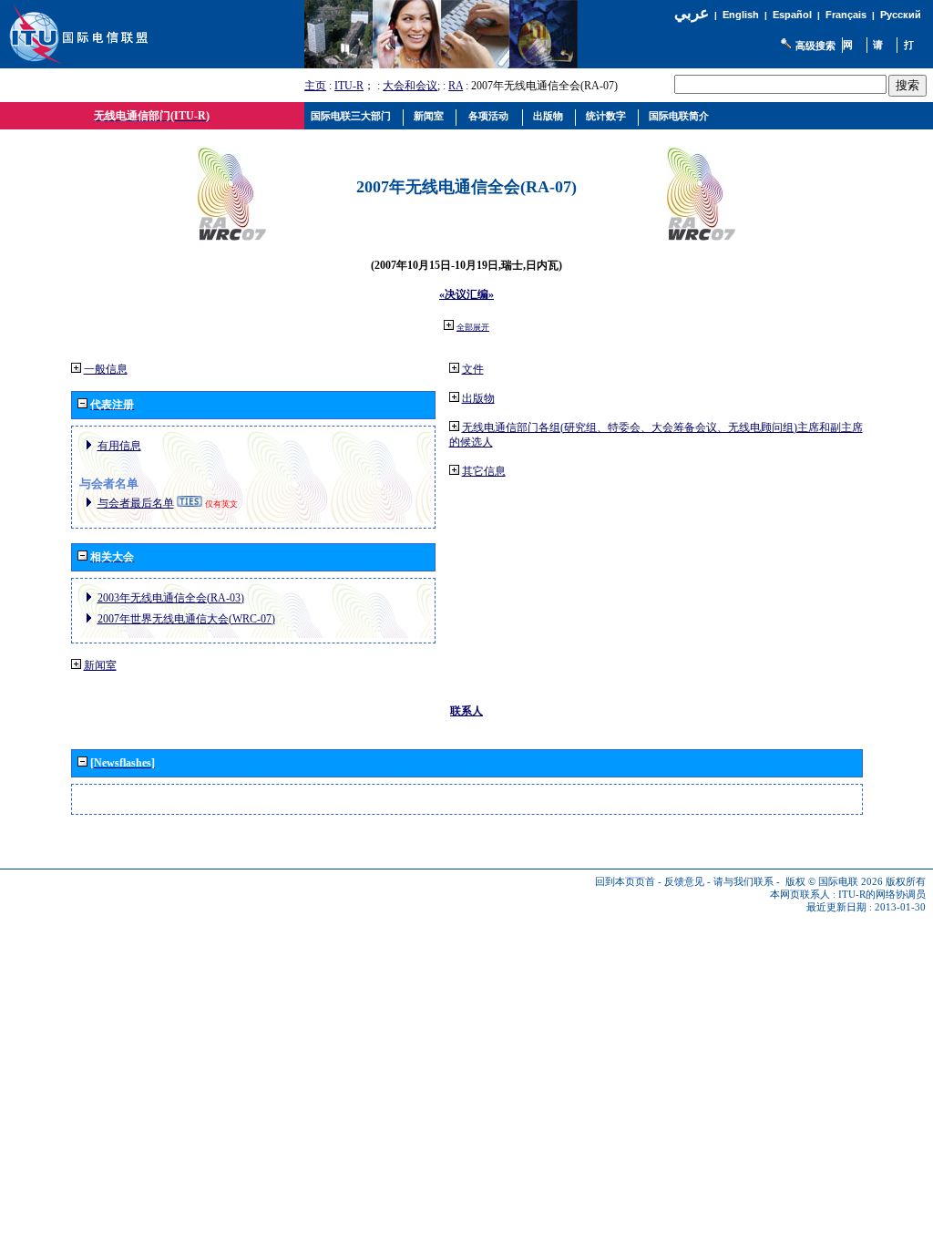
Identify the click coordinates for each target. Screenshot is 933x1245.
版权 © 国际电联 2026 (834, 882)
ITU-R (349, 85)
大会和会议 (410, 85)
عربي (691, 13)
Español (792, 14)
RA (455, 85)
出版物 (478, 398)
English (741, 14)
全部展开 (472, 327)
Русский (900, 14)
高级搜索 (815, 45)
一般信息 (106, 369)
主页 (315, 85)
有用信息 (119, 445)
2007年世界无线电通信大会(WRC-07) (186, 618)
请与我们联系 (743, 882)
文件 (473, 369)
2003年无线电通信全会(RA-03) (170, 598)
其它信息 (484, 471)
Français (845, 14)
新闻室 (100, 665)
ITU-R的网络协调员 (882, 895)
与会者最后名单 (135, 503)
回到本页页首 (625, 882)
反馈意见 (684, 882)
